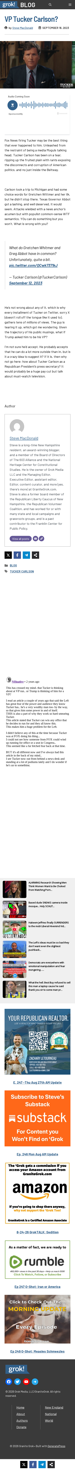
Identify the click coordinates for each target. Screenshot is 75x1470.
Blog (13, 565)
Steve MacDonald (22, 27)
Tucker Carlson (22, 571)
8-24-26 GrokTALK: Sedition (38, 1232)
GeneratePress (56, 1446)
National (51, 1414)
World (49, 1420)
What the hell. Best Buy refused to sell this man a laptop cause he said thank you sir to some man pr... (49, 986)
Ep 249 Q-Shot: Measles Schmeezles (37, 1351)
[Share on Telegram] (26, 555)
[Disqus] (37, 720)
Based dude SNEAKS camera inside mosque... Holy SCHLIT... (48, 904)
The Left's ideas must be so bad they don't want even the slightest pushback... (49, 946)
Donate (21, 1427)
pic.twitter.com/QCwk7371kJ (33, 265)
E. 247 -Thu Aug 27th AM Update (37, 1082)
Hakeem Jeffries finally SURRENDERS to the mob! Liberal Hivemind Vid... (49, 924)
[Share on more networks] (35, 555)
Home (20, 1407)
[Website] (41, 538)
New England (54, 1407)
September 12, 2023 (25, 282)
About (20, 1414)
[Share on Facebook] (17, 555)
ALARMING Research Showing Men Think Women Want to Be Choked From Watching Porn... (48, 886)
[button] (50, 4)
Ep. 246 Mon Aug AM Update (37, 1154)
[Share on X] (8, 555)
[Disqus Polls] (37, 625)
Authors (22, 1420)
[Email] (35, 538)
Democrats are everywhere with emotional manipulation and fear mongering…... (47, 966)
